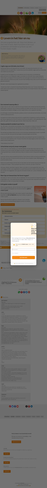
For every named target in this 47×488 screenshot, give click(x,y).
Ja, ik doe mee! (23, 257)
